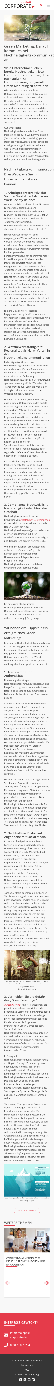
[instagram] (25, 1379)
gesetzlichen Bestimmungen (35, 519)
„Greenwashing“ (12, 1004)
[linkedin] (33, 1379)
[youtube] (29, 1379)
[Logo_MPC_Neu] (19, 2)
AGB (27, 1369)
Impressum (27, 1365)
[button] (7, 1283)
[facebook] (20, 1379)
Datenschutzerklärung (27, 1374)
